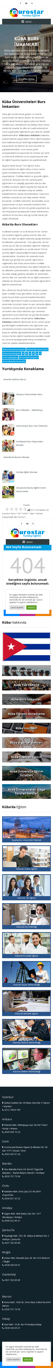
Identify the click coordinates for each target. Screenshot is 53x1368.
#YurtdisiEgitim (10, 357)
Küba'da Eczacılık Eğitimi (26, 955)
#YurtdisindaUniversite (14, 361)
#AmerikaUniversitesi (37, 349)
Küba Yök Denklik (26, 685)
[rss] (32, 3)
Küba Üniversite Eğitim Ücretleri (26, 773)
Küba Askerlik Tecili (26, 670)
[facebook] (20, 3)
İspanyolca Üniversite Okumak (26, 840)
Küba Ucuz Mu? (26, 728)
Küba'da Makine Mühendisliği (26, 1071)
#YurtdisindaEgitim (29, 357)
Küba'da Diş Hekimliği (26, 926)
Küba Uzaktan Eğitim (26, 757)
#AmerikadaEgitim (11, 353)
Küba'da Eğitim (26, 79)
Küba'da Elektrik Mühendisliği (26, 1042)
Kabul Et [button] (27, 1359)
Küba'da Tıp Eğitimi (26, 897)
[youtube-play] (26, 3)
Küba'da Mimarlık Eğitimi (26, 1013)
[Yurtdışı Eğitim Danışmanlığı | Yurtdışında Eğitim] (27, 12)
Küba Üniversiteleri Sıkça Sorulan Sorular (26, 791)
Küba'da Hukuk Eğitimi (26, 868)
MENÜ (28, 21)
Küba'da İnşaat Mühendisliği (26, 984)
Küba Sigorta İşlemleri (26, 742)
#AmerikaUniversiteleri (14, 349)
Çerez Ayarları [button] (13, 1359)
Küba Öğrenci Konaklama (26, 714)
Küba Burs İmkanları (26, 699)
